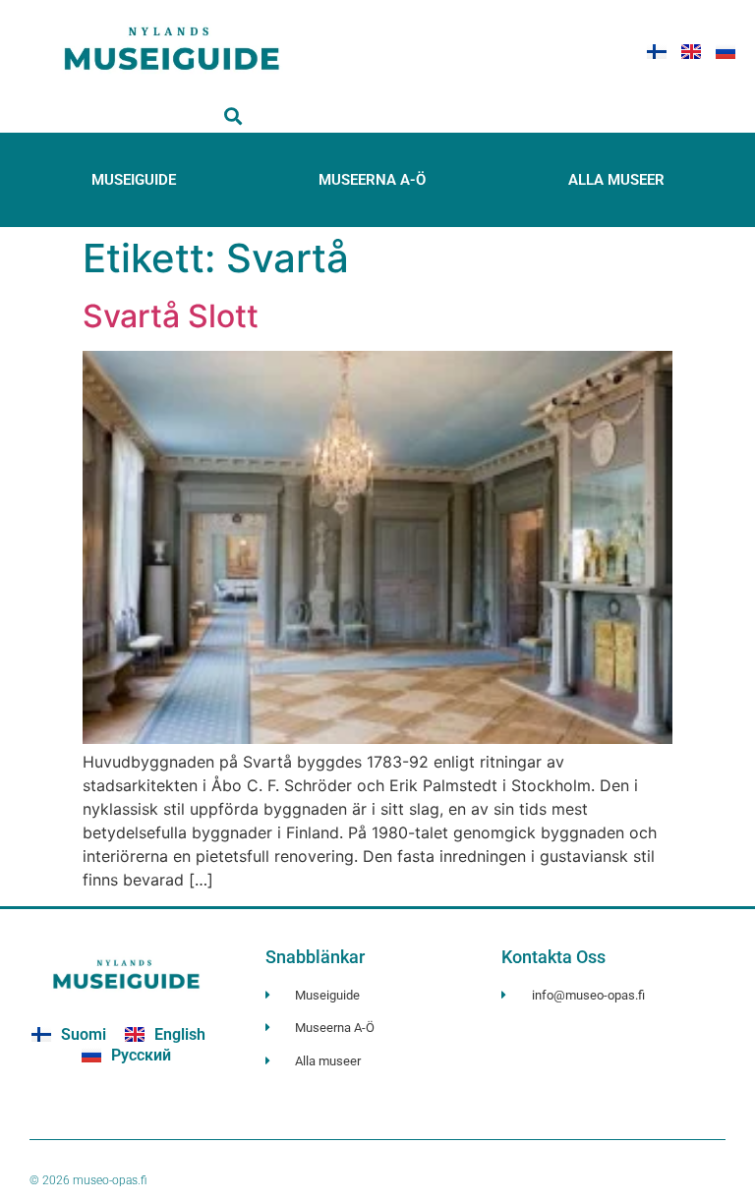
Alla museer (616, 180)
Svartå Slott (171, 316)
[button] (233, 116)
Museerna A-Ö (372, 180)
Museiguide (133, 180)
